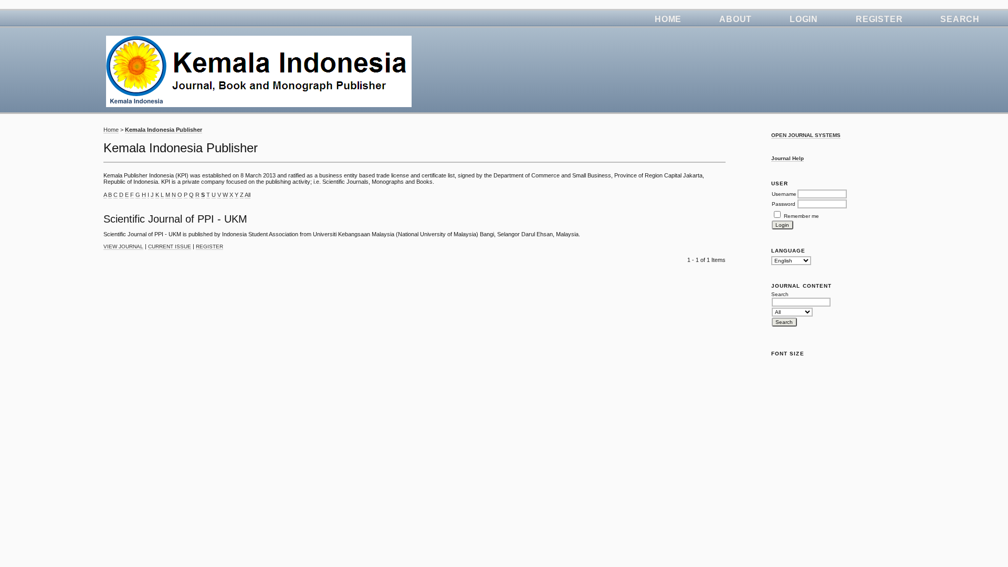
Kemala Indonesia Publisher (163, 130)
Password (783, 204)
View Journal (123, 246)
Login (804, 19)
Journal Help (787, 158)
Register (879, 19)
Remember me (801, 216)
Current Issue (169, 246)
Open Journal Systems (806, 135)
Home (668, 19)
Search (960, 19)
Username (784, 194)
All (247, 195)
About (735, 19)
